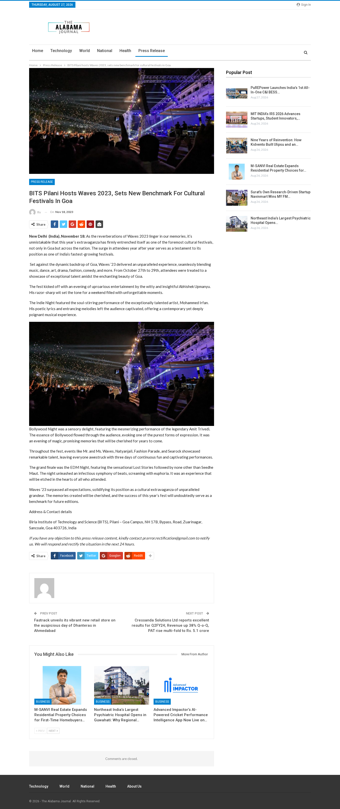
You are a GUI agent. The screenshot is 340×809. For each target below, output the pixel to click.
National (104, 50)
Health (125, 50)
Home (37, 50)
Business (43, 701)
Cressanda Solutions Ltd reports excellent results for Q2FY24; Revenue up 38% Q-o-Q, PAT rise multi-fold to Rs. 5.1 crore (170, 625)
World (84, 50)
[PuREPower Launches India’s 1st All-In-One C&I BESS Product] (236, 93)
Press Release (151, 50)
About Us (134, 786)
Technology (61, 50)
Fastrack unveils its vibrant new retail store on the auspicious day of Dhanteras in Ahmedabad (74, 625)
